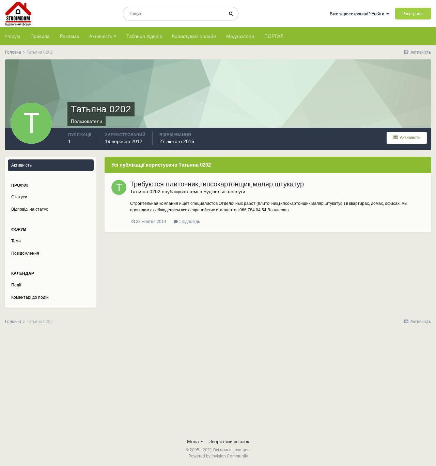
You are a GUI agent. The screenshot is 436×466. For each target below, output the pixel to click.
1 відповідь (189, 221)
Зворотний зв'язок (229, 441)
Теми (16, 241)
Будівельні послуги (224, 191)
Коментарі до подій (30, 297)
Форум (12, 36)
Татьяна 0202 (145, 191)
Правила (40, 36)
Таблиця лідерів (144, 36)
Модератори (240, 36)
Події (16, 285)
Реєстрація (413, 13)
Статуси (19, 197)
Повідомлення (25, 253)
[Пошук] (230, 13)
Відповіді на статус (29, 209)
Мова (193, 441)
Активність (101, 36)
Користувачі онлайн (194, 36)
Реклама (69, 36)
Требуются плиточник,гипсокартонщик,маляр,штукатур (217, 184)
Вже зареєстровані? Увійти (358, 14)
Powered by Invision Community (218, 456)
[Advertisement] (218, 383)
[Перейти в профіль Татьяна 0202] (118, 187)
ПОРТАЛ (273, 36)
